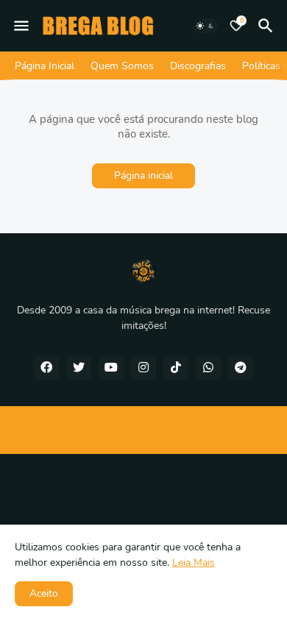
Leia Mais (193, 562)
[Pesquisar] (268, 25)
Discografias (198, 66)
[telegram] (240, 367)
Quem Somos (122, 66)
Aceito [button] (43, 593)
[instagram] (143, 367)
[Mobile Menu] (21, 25)
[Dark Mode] (205, 25)
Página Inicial (44, 66)
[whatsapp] (208, 367)
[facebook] (46, 367)
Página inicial (143, 175)
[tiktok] (175, 367)
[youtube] (111, 367)
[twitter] (78, 367)
